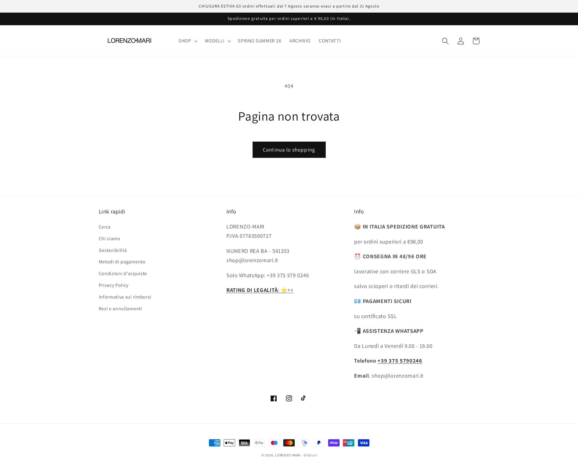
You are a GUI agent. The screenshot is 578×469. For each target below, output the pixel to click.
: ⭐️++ (260, 289)
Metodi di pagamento (122, 262)
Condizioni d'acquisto (123, 273)
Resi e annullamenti (120, 308)
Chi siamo (109, 238)
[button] (187, 41)
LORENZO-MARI (287, 455)
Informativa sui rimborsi (125, 297)
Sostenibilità (113, 250)
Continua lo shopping (289, 149)
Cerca (105, 227)
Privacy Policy (114, 285)
